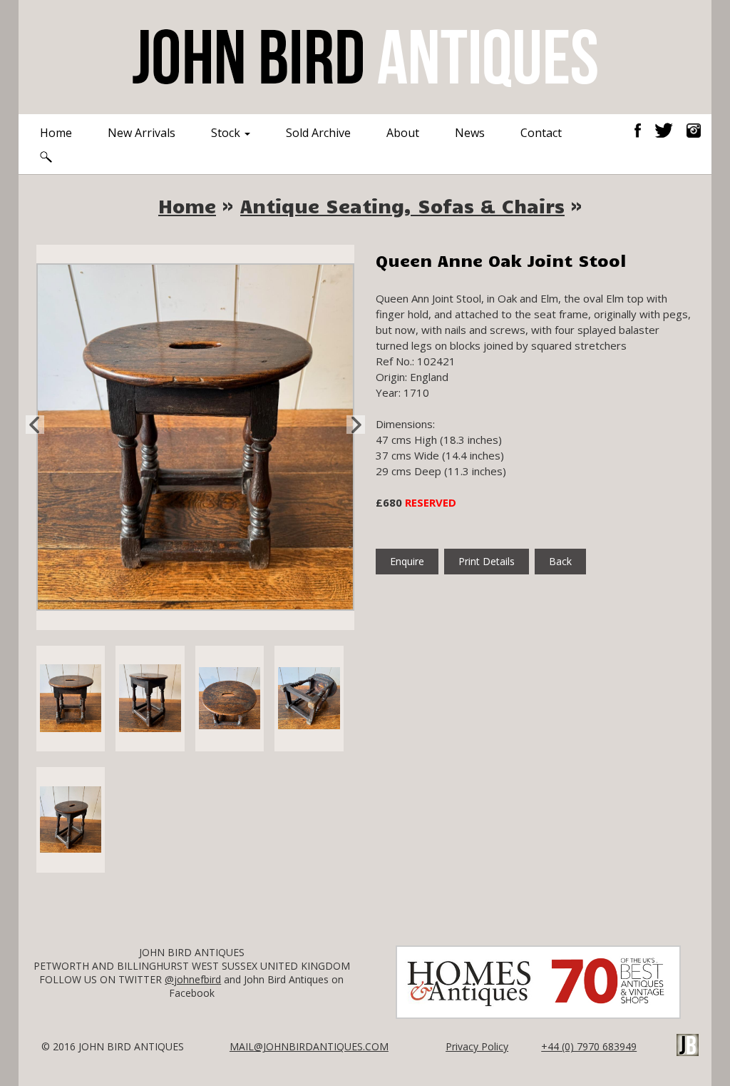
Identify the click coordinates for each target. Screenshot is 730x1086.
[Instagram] (694, 129)
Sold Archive (318, 133)
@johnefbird (193, 979)
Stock (227, 133)
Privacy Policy (477, 1046)
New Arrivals (141, 133)
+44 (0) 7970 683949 (589, 1046)
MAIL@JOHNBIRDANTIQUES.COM (309, 1046)
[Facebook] (643, 129)
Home (56, 133)
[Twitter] (669, 129)
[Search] (46, 155)
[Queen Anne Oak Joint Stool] (195, 436)
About (402, 133)
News (470, 133)
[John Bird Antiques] (365, 56)
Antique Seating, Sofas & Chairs (402, 205)
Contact (541, 133)
